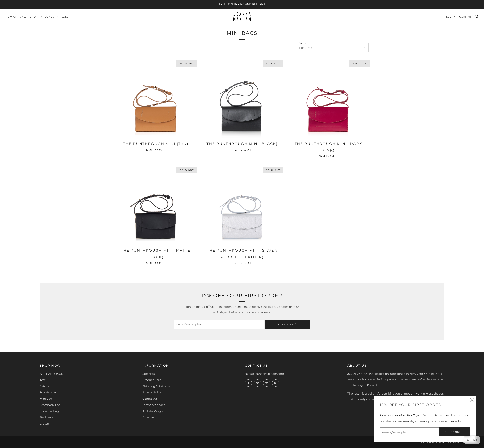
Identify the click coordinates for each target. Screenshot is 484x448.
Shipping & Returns (156, 386)
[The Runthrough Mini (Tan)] (155, 98)
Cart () (465, 16)
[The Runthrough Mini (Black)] (242, 98)
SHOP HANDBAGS (42, 16)
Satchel (45, 386)
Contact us (149, 398)
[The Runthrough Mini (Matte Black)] (155, 205)
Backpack (47, 417)
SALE (65, 16)
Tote (43, 380)
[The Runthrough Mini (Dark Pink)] (328, 98)
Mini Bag (46, 398)
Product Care (151, 380)
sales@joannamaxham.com (264, 374)
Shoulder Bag (49, 411)
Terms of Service (153, 405)
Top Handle (48, 392)
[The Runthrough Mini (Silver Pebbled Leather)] (242, 205)
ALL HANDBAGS (51, 374)
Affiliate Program (154, 411)
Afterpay (148, 417)
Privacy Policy (152, 392)
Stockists (148, 374)
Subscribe (285, 324)
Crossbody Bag (50, 405)
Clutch (44, 423)
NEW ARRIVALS (16, 16)
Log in (451, 16)
